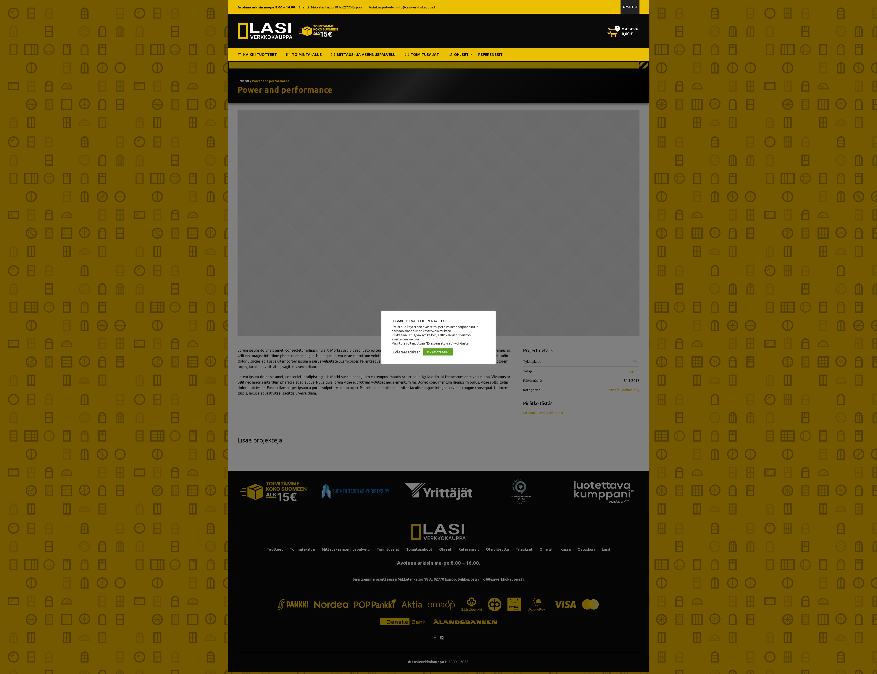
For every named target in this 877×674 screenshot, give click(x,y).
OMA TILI (630, 7)
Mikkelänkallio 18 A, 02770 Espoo (336, 7)
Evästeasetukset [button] (406, 352)
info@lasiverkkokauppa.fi (416, 7)
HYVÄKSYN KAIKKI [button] (438, 351)
